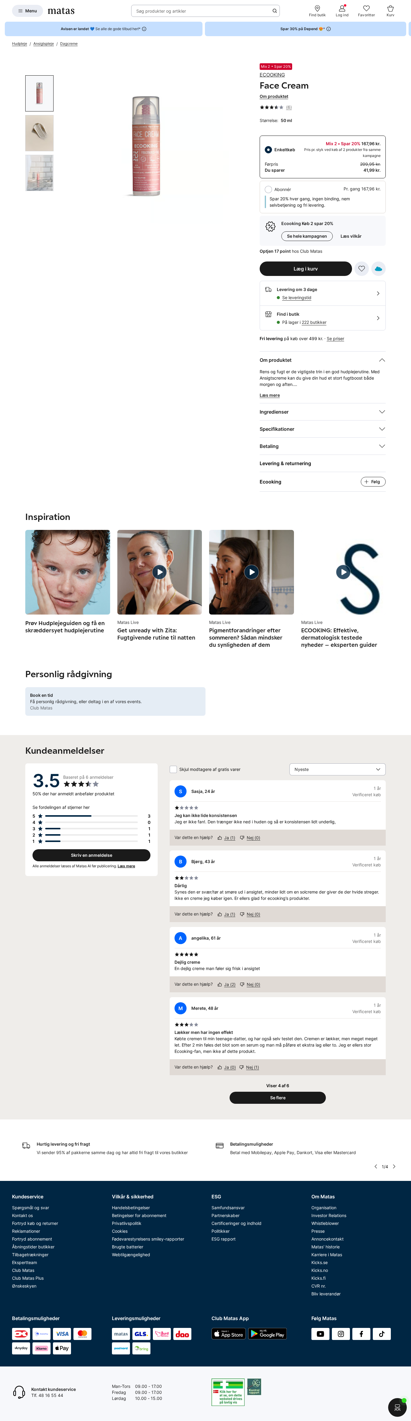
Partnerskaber (225, 1215)
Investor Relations (328, 1215)
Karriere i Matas (326, 1254)
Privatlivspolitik (126, 1223)
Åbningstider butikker (33, 1246)
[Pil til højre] (406, 29)
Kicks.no (319, 1270)
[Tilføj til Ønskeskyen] (378, 268)
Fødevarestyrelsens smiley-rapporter (148, 1238)
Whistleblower (325, 1223)
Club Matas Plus (28, 1278)
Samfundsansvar (228, 1207)
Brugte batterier (127, 1246)
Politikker (221, 1231)
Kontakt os (22, 1215)
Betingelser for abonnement (139, 1215)
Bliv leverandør (326, 1293)
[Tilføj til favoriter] (361, 268)
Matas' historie (325, 1246)
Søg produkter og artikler (161, 11)
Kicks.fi (318, 1278)
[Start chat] (397, 1407)
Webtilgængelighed (131, 1254)
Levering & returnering (285, 463)
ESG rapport (224, 1238)
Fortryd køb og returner (35, 1223)
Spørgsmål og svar (30, 1207)
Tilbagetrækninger (30, 1254)
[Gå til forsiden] (61, 11)
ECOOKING (272, 75)
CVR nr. (318, 1285)
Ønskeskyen (24, 1285)
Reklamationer (26, 1231)
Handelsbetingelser (131, 1207)
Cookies (120, 1231)
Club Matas (23, 1270)
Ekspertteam (24, 1262)
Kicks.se (319, 1262)
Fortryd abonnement (32, 1238)
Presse (318, 1231)
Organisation (323, 1207)
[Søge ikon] (275, 11)
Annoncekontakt (327, 1238)
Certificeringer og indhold (236, 1223)
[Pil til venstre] (376, 1166)
